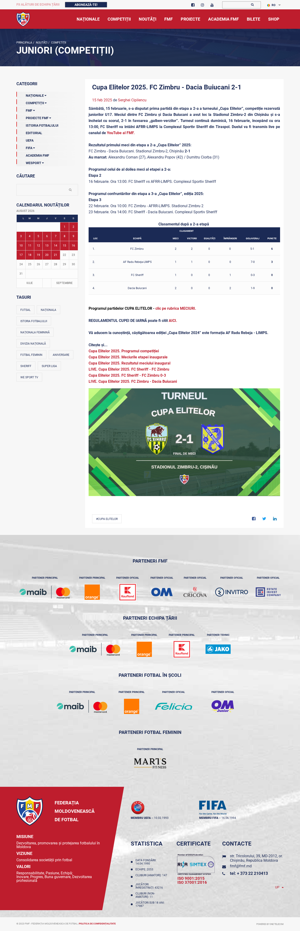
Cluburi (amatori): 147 (151, 877)
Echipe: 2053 (145, 869)
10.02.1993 (161, 818)
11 (29, 245)
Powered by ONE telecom (270, 924)
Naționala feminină (35, 332)
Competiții (58, 42)
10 (21, 245)
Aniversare (61, 355)
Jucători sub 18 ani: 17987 (150, 904)
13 (47, 245)
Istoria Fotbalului (42, 125)
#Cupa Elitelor (107, 519)
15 (64, 245)
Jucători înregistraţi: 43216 (149, 886)
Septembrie (64, 283)
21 (55, 255)
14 (55, 245)
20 (47, 255)
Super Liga (49, 366)
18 (29, 255)
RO (273, 5)
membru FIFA (208, 818)
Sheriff (25, 366)
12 (38, 245)
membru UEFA (141, 818)
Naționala (48, 310)
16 (73, 245)
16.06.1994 (228, 818)
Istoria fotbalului (33, 321)
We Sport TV (29, 377)
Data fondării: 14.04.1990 (145, 862)
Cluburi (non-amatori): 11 (145, 895)
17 (21, 255)
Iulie (29, 283)
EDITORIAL (34, 133)
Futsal (25, 310)
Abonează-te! (86, 5)
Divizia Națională (33, 343)
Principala (24, 42)
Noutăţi (41, 42)
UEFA (30, 140)
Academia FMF (37, 155)
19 (38, 255)
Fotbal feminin (31, 355)
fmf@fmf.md (241, 866)
